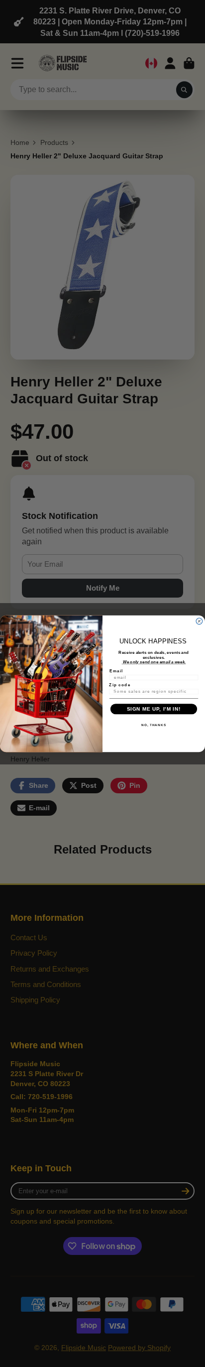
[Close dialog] (199, 621)
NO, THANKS (153, 724)
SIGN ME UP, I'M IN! (154, 709)
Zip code (119, 684)
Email (116, 670)
